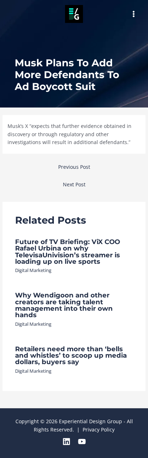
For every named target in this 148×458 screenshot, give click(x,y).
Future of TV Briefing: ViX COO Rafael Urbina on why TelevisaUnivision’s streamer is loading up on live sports (67, 252)
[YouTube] (82, 441)
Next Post (74, 184)
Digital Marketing (33, 270)
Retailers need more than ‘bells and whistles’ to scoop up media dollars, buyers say (71, 355)
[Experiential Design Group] (74, 14)
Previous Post (74, 166)
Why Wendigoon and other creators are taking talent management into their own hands (64, 305)
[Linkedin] (66, 441)
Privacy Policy (99, 429)
